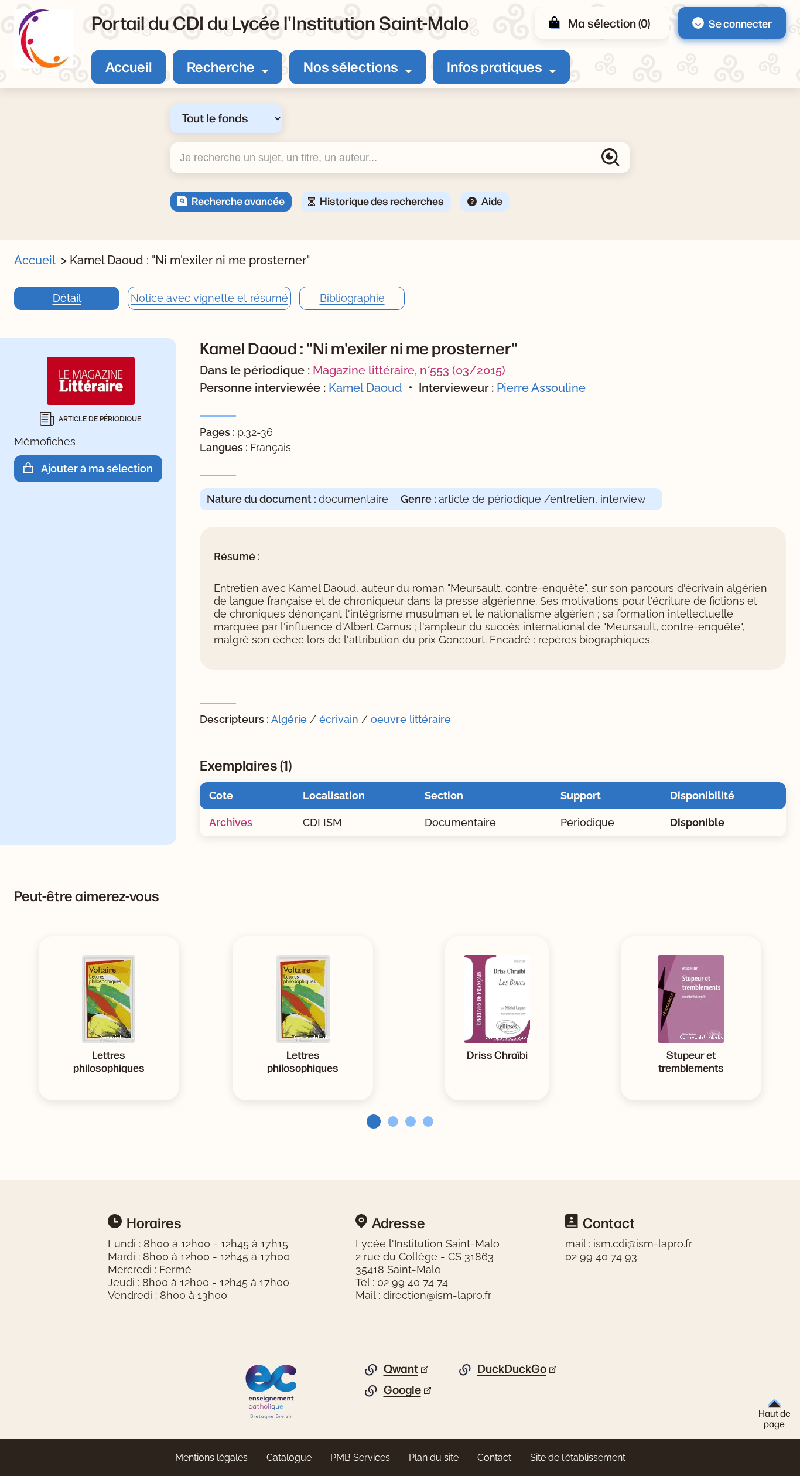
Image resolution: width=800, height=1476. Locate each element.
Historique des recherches (382, 200)
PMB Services (360, 1457)
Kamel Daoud (365, 388)
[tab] (370, 1121)
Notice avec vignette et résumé (209, 298)
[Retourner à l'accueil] (43, 38)
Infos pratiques (494, 66)
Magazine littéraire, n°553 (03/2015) (409, 370)
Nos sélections (350, 66)
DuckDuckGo (511, 1369)
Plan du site (434, 1457)
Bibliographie (352, 298)
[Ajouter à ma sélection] (32, 468)
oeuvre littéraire (411, 719)
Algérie (289, 719)
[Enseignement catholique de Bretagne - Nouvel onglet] (271, 1391)
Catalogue (289, 1457)
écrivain (338, 719)
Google (402, 1390)
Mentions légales (211, 1457)
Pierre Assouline (541, 388)
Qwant (401, 1369)
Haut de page (774, 1418)
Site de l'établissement (577, 1457)
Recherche (221, 66)
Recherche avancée (238, 200)
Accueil (128, 66)
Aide (491, 200)
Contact (494, 1457)
